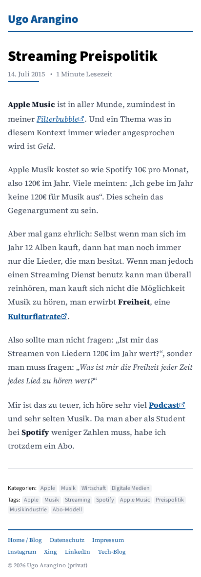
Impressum (108, 540)
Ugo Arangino (43, 19)
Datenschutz (67, 540)
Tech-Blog (112, 552)
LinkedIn (77, 552)
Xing (50, 552)
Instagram (22, 552)
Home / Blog (25, 540)
